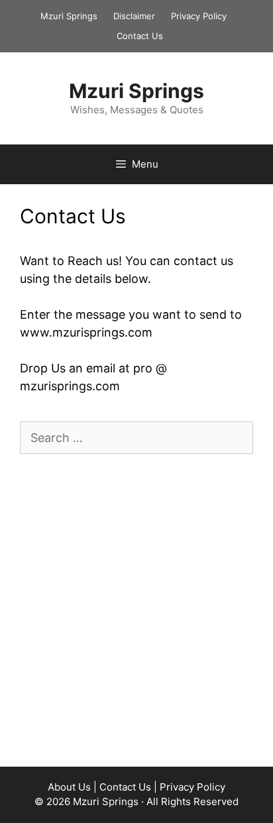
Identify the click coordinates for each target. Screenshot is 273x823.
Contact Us (140, 35)
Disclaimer (134, 16)
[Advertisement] (136, 610)
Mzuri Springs (68, 16)
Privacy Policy (199, 16)
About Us (69, 787)
